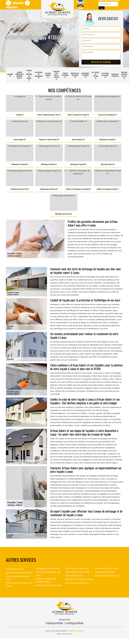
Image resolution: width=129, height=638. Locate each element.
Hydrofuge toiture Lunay (105, 572)
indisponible (18, 2)
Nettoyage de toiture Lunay (106, 568)
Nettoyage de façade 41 (105, 75)
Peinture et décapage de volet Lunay (48, 573)
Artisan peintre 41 (48, 75)
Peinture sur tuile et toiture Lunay (79, 579)
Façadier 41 (10, 75)
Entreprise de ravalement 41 (39, 75)
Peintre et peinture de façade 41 (29, 75)
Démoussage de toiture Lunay (107, 576)
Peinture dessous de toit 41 (124, 75)
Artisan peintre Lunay (14, 569)
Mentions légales (76, 631)
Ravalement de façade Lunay (77, 572)
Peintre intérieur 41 (65, 75)
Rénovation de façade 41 (75, 75)
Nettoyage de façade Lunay (77, 568)
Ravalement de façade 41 (85, 75)
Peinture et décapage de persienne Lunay (46, 580)
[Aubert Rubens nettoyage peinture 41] (64, 607)
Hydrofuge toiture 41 (115, 75)
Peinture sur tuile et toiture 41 (56, 75)
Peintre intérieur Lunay (74, 576)
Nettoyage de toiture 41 (95, 75)
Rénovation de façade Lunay (77, 583)
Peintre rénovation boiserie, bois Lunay (19, 584)
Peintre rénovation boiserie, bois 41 (19, 75)
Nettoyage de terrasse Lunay (48, 568)
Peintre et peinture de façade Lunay (18, 577)
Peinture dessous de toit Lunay (48, 585)
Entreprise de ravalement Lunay (19, 572)
